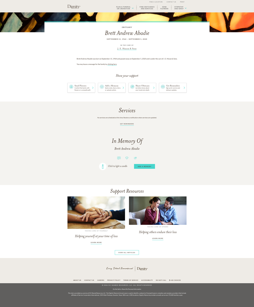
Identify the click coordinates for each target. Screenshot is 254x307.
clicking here (112, 64)
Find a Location (156, 2)
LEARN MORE (96, 242)
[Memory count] (119, 158)
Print (182, 2)
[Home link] (73, 7)
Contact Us (171, 2)
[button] (125, 8)
